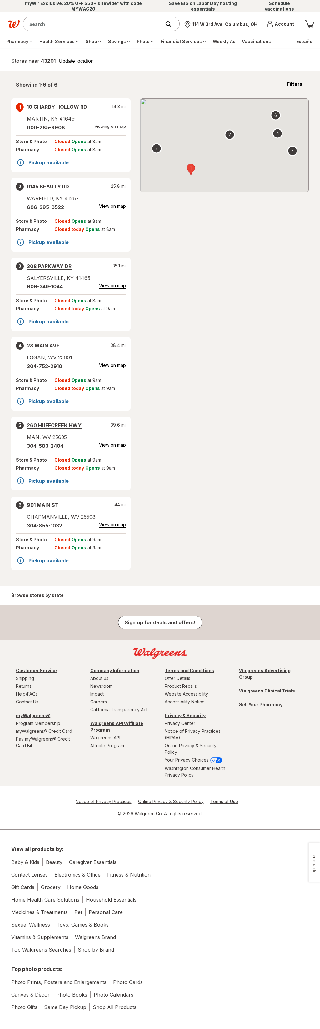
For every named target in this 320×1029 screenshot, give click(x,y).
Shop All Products (115, 1007)
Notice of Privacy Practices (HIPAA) (193, 734)
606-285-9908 (46, 127)
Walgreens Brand (95, 937)
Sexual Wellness (30, 925)
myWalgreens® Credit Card (44, 731)
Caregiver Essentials (93, 862)
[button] (280, 24)
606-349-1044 (45, 286)
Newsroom (101, 686)
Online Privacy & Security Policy (191, 749)
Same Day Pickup (65, 1007)
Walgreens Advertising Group (265, 674)
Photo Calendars (113, 995)
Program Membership (38, 723)
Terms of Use (224, 801)
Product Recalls (181, 686)
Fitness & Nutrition (129, 875)
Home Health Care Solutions (45, 900)
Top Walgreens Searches (41, 950)
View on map (112, 206)
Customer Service (36, 670)
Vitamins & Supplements (39, 937)
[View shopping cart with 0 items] (309, 24)
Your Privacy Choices (187, 759)
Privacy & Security (185, 715)
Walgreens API (105, 737)
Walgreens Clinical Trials (267, 690)
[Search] (171, 24)
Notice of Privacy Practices (104, 801)
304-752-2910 (44, 366)
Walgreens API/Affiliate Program (116, 726)
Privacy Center (180, 723)
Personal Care (106, 912)
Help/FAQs (27, 694)
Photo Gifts (24, 1007)
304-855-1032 (44, 525)
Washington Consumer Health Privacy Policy (195, 771)
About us (99, 678)
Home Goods (82, 887)
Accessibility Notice (185, 701)
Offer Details (177, 678)
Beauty (54, 862)
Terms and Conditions (189, 670)
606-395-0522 (45, 207)
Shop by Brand (96, 950)
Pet (78, 912)
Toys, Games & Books (83, 925)
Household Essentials (111, 900)
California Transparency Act (119, 709)
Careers (98, 701)
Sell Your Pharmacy (260, 704)
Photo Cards (128, 982)
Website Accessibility (186, 694)
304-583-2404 (45, 446)
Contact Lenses (29, 875)
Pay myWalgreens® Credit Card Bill (43, 742)
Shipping (25, 678)
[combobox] (93, 24)
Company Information (114, 670)
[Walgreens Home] (14, 24)
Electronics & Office (77, 875)
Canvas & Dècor (30, 995)
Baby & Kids (25, 862)
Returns (24, 686)
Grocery (51, 887)
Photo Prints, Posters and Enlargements (59, 982)
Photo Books (71, 995)
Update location (76, 61)
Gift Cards (22, 887)
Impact (97, 694)
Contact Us (27, 701)
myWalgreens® (33, 715)
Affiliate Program (107, 745)
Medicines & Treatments (39, 912)
